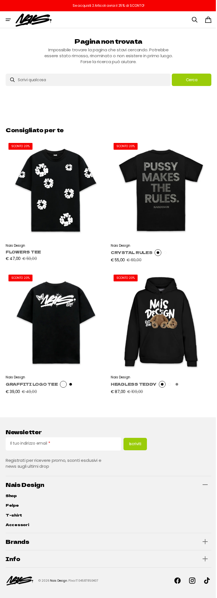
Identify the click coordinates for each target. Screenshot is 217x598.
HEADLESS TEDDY (132, 380)
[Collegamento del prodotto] (55, 200)
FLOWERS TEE (23, 249)
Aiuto (200, 585)
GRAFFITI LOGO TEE (32, 380)
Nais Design (58, 581)
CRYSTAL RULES (129, 250)
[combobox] (86, 80)
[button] (8, 20)
